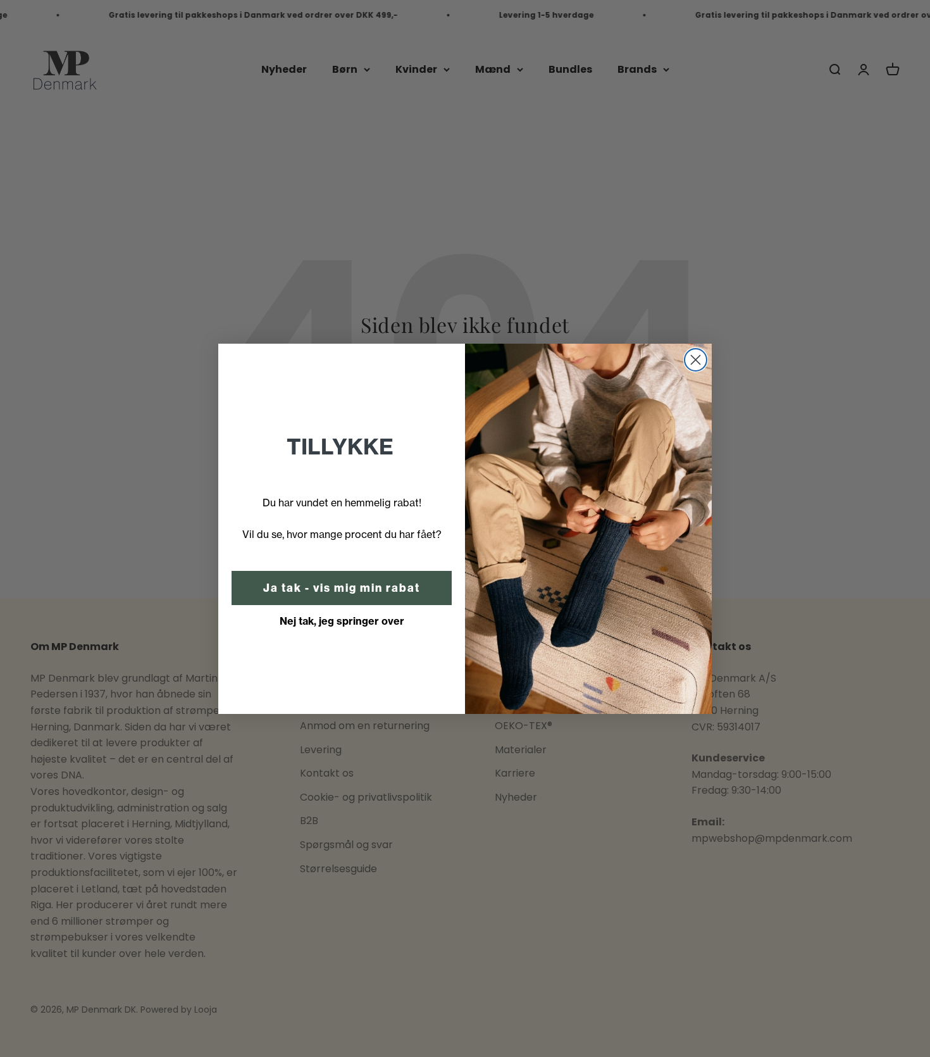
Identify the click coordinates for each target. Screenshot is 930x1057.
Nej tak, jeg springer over (342, 621)
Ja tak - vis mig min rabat (341, 588)
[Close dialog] (696, 360)
